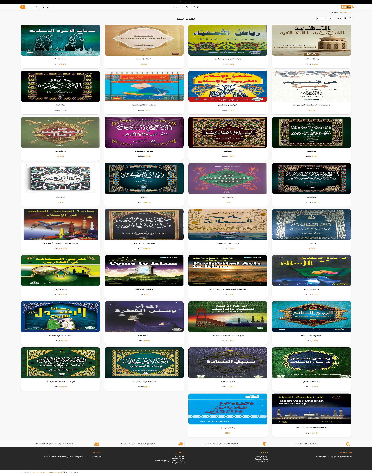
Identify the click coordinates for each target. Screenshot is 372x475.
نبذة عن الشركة (263, 462)
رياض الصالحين (311, 243)
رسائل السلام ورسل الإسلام (311, 382)
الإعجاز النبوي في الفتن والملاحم (144, 151)
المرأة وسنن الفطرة (144, 335)
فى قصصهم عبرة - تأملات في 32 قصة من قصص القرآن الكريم (311, 105)
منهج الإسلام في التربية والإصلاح (228, 105)
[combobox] (30, 7)
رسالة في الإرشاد (60, 105)
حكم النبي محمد (60, 197)
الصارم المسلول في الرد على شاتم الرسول (144, 382)
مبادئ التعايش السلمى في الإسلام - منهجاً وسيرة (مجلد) (60, 243)
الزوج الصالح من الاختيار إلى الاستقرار (311, 335)
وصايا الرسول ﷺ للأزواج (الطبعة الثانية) (60, 335)
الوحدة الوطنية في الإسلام (311, 289)
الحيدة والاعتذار (311, 197)
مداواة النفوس (311, 151)
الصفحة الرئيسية (346, 13)
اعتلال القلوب (228, 151)
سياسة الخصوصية (261, 459)
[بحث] (22, 7)
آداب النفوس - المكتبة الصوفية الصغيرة (144, 105)
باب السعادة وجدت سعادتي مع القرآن (228, 243)
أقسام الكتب (187, 7)
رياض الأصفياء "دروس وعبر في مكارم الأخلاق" (228, 59)
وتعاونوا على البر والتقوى (228, 428)
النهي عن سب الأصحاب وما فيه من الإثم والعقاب (60, 382)
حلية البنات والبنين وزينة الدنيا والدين (144, 243)
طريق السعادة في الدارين (60, 289)
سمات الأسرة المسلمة (60, 59)
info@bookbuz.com (178, 459)
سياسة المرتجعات (262, 457)
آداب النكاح (144, 197)
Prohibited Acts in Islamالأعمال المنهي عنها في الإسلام (228, 289)
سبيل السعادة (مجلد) (228, 382)
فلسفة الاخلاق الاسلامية (144, 59)
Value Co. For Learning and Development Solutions (44, 472)
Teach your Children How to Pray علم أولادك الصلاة (311, 428)
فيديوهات (176, 7)
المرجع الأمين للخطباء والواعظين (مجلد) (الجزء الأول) (228, 335)
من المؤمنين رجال (60, 151)
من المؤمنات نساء (227, 197)
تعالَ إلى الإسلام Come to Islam (144, 289)
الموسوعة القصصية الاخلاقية (311, 59)
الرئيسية (196, 7)
